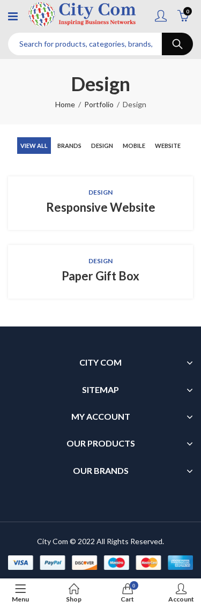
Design (102, 145)
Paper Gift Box (100, 276)
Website (168, 145)
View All (34, 145)
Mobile (134, 145)
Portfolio (99, 104)
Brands (69, 145)
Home (65, 104)
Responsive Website (100, 207)
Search (177, 44)
